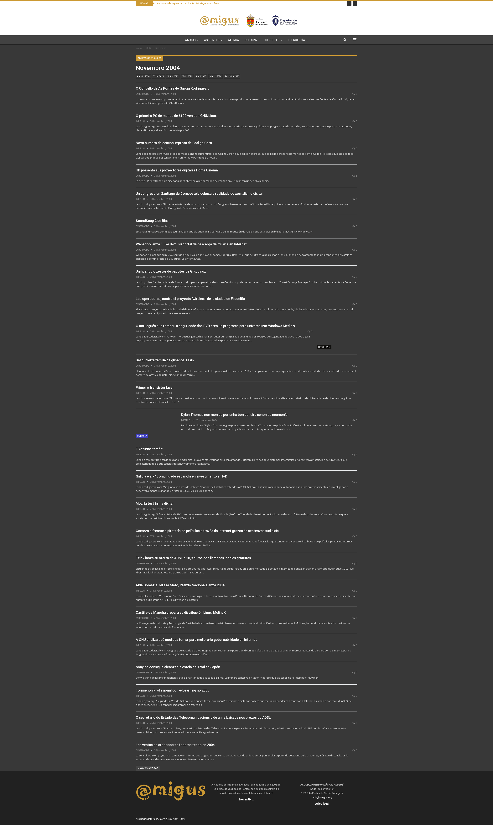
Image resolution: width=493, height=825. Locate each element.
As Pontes (212, 40)
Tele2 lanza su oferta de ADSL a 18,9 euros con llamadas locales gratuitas (193, 558)
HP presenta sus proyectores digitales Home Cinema (177, 170)
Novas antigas (148, 768)
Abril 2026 (201, 76)
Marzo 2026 (215, 76)
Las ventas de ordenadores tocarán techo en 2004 (175, 745)
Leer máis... (246, 799)
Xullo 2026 (158, 76)
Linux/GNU (324, 347)
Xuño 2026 (173, 76)
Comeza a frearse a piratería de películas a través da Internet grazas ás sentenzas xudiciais (207, 531)
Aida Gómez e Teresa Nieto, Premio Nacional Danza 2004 (180, 585)
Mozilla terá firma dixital (154, 503)
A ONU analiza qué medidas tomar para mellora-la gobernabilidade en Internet (196, 640)
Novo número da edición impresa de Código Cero (174, 143)
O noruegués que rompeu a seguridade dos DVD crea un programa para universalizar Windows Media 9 (215, 326)
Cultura (251, 40)
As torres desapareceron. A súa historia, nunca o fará (188, 3)
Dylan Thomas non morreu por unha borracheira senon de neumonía (234, 415)
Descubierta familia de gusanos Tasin (165, 360)
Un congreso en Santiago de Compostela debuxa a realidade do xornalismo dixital (199, 193)
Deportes (272, 40)
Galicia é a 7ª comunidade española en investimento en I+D (181, 476)
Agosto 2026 (143, 76)
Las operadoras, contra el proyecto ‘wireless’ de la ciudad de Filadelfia (190, 299)
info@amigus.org (322, 797)
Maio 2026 (187, 76)
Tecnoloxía (296, 40)
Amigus (190, 40)
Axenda (233, 40)
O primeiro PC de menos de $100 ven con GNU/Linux (176, 116)
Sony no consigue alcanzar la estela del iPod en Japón (178, 667)
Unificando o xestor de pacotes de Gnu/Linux (171, 271)
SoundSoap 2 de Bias (152, 221)
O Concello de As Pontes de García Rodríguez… (172, 88)
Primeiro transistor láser (155, 387)
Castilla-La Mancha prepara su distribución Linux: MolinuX (181, 612)
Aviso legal (322, 803)
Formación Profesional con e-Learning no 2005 (172, 690)
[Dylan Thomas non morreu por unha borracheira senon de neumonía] (156, 425)
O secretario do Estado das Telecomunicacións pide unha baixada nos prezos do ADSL (203, 717)
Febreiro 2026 (232, 76)
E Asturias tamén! (149, 449)
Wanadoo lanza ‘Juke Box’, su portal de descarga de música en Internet (191, 244)
